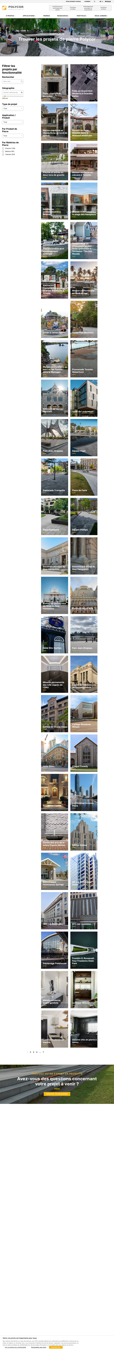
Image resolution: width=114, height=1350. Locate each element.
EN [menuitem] (102, 1)
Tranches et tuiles (73, 8)
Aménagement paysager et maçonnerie (88, 8)
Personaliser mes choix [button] (38, 1347)
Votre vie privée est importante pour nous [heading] (20, 1338)
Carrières (87, 1)
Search (95, 1)
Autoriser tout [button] (55, 1347)
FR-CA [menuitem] (109, 1)
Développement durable (73, 1)
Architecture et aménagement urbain (57, 8)
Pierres (46, 16)
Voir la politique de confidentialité (15, 1347)
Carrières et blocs (103, 8)
